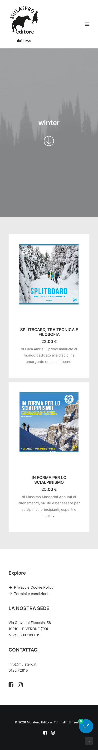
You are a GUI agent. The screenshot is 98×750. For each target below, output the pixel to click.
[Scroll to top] (89, 740)
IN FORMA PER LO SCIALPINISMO (49, 480)
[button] (87, 24)
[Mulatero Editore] (24, 24)
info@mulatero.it (22, 664)
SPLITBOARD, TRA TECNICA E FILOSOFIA (49, 332)
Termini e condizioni (31, 593)
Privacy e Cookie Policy (34, 587)
